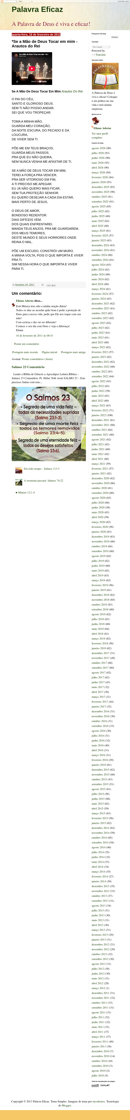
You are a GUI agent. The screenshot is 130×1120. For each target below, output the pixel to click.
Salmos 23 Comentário (28, 366)
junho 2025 (98, 216)
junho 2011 (98, 1022)
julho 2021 (98, 444)
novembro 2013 (100, 891)
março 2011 (98, 1036)
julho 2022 (98, 386)
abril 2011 (97, 1032)
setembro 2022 (100, 376)
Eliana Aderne (25, 300)
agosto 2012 (99, 964)
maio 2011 (98, 1027)
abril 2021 (97, 459)
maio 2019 (98, 570)
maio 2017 (98, 687)
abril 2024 (97, 284)
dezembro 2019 (100, 536)
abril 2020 (97, 517)
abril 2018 (97, 633)
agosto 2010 (99, 1070)
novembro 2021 (100, 425)
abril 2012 (97, 983)
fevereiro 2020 (100, 527)
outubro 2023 (99, 313)
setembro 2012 (100, 959)
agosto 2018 (99, 614)
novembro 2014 (100, 832)
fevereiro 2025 (100, 235)
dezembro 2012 (100, 944)
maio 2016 (98, 745)
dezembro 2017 (100, 653)
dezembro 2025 (100, 187)
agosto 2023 (99, 323)
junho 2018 (98, 624)
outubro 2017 (99, 663)
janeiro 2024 (99, 298)
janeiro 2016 (99, 765)
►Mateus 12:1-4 (25, 492)
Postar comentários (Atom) (37, 359)
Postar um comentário (26, 344)
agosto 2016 (99, 731)
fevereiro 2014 (100, 876)
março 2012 (98, 988)
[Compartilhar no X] (51, 285)
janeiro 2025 (99, 240)
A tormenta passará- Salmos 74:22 (43, 480)
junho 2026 (98, 158)
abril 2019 (97, 575)
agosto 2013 (99, 905)
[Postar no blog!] (49, 285)
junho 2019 (98, 565)
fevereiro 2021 (100, 468)
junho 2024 (98, 274)
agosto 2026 (99, 148)
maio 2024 (98, 279)
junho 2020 (98, 507)
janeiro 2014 (99, 881)
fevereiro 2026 (100, 177)
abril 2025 (97, 226)
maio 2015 (98, 803)
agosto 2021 (99, 439)
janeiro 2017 (99, 706)
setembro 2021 (100, 434)
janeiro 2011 (99, 1046)
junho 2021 (98, 449)
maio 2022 (98, 395)
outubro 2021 (99, 429)
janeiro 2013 (99, 939)
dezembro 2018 (100, 595)
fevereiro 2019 (100, 585)
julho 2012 (98, 968)
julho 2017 (98, 677)
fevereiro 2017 (100, 701)
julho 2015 (98, 794)
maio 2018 (98, 629)
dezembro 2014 (100, 828)
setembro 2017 (100, 667)
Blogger (66, 1105)
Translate (100, 54)
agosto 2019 (99, 556)
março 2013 (98, 930)
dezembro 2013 (100, 886)
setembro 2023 (100, 318)
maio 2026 (98, 162)
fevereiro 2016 (100, 760)
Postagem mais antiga (73, 352)
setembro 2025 (100, 201)
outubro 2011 (99, 1002)
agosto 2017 (99, 672)
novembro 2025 (100, 192)
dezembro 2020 (100, 478)
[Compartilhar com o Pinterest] (55, 285)
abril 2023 (97, 342)
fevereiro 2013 (100, 934)
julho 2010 (98, 1075)
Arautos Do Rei (72, 91)
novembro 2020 (100, 483)
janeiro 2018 (99, 648)
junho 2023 (98, 332)
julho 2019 (98, 561)
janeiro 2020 (99, 531)
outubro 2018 (99, 604)
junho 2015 (98, 798)
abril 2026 (97, 167)
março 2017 (98, 697)
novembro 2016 (100, 716)
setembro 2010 (100, 1066)
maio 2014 (98, 862)
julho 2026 (98, 153)
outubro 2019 (99, 546)
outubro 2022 (99, 371)
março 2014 (98, 871)
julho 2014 (98, 852)
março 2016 (98, 755)
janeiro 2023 (99, 357)
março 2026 (98, 172)
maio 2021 (98, 454)
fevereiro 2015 (100, 818)
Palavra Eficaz (37, 9)
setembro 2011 (100, 1007)
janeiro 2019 (99, 590)
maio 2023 (98, 337)
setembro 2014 (100, 842)
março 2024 (98, 289)
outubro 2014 (99, 837)
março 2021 (98, 463)
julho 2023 (98, 328)
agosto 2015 (99, 789)
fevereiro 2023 (100, 352)
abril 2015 (97, 808)
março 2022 (98, 405)
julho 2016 (98, 735)
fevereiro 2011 (100, 1041)
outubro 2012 (99, 954)
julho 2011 (98, 1017)
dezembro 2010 (100, 1051)
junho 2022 (98, 391)
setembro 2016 (100, 726)
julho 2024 (98, 269)
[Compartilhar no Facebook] (53, 285)
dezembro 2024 (100, 245)
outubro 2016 (99, 721)
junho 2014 (98, 857)
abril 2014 (97, 866)
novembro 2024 (100, 250)
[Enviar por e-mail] (47, 285)
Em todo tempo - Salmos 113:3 (41, 468)
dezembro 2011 (100, 993)
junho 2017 (98, 682)
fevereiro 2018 (100, 643)
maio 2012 (98, 978)
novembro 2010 (100, 1056)
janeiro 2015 (99, 823)
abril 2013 (97, 925)
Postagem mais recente (25, 352)
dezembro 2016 (100, 711)
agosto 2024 (99, 264)
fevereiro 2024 (100, 294)
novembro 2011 (100, 998)
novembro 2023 (100, 308)
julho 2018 (98, 619)
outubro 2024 (99, 255)
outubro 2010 (99, 1061)
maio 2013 (98, 920)
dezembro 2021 (100, 420)
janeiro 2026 (99, 182)
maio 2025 (98, 221)
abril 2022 (97, 400)
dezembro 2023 (100, 303)
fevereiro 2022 (100, 410)
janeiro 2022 (99, 415)
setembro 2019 (100, 551)
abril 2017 (97, 692)
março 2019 (98, 580)
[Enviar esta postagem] (42, 284)
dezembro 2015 (100, 769)
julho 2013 (98, 910)
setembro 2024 (100, 260)
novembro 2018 (100, 599)
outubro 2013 (99, 896)
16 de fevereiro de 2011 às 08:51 (34, 335)
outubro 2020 (99, 488)
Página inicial (49, 352)
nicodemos (99, 1101)
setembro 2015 (100, 784)
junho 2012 (98, 973)
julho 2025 (98, 211)
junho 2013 (98, 915)
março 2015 (98, 813)
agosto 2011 (99, 1012)
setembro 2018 (100, 609)
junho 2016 (98, 740)
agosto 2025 (99, 206)
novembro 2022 (100, 366)
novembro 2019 (100, 541)
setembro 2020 (100, 493)
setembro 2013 (100, 900)
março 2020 (98, 522)
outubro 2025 (99, 196)
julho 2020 (98, 502)
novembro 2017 (100, 658)
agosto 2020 (99, 497)
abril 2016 (97, 750)
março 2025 (98, 230)
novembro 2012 (100, 949)
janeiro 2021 (99, 473)
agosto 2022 (99, 381)
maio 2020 (98, 512)
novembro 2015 (100, 774)
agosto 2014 (99, 847)
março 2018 (98, 638)
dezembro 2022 (100, 361)
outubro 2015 (99, 779)
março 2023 (98, 347)
